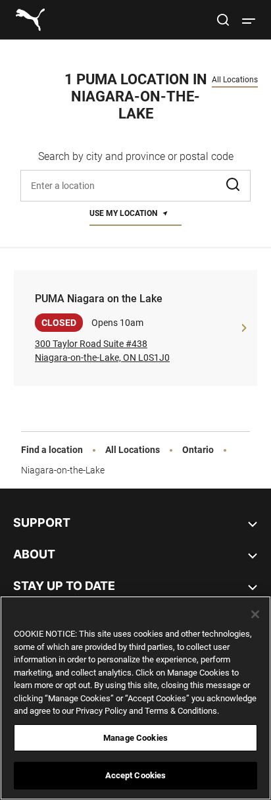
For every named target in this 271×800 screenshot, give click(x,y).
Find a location (52, 450)
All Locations (235, 79)
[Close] (255, 614)
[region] (135, 698)
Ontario (198, 450)
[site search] (223, 21)
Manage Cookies (135, 738)
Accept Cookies (135, 775)
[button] (234, 185)
